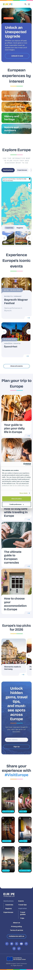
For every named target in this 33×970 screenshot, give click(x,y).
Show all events (16, 366)
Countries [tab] (9, 228)
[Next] (29, 238)
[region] (16, 212)
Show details (24, 493)
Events (21, 901)
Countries (9, 904)
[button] (16, 95)
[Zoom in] (29, 184)
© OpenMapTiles (20, 179)
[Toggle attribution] (30, 179)
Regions (8, 908)
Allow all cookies (16, 498)
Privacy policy (16, 926)
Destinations (8, 170)
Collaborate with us (16, 936)
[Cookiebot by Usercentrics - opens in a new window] (23, 464)
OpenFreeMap (11, 179)
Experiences (22, 170)
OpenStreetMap (9, 180)
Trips (22, 918)
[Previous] (4, 238)
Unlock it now (17, 56)
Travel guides (23, 913)
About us (16, 922)
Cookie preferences (15, 504)
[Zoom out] (29, 187)
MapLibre (5, 179)
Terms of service (16, 930)
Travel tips (22, 904)
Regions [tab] (20, 228)
